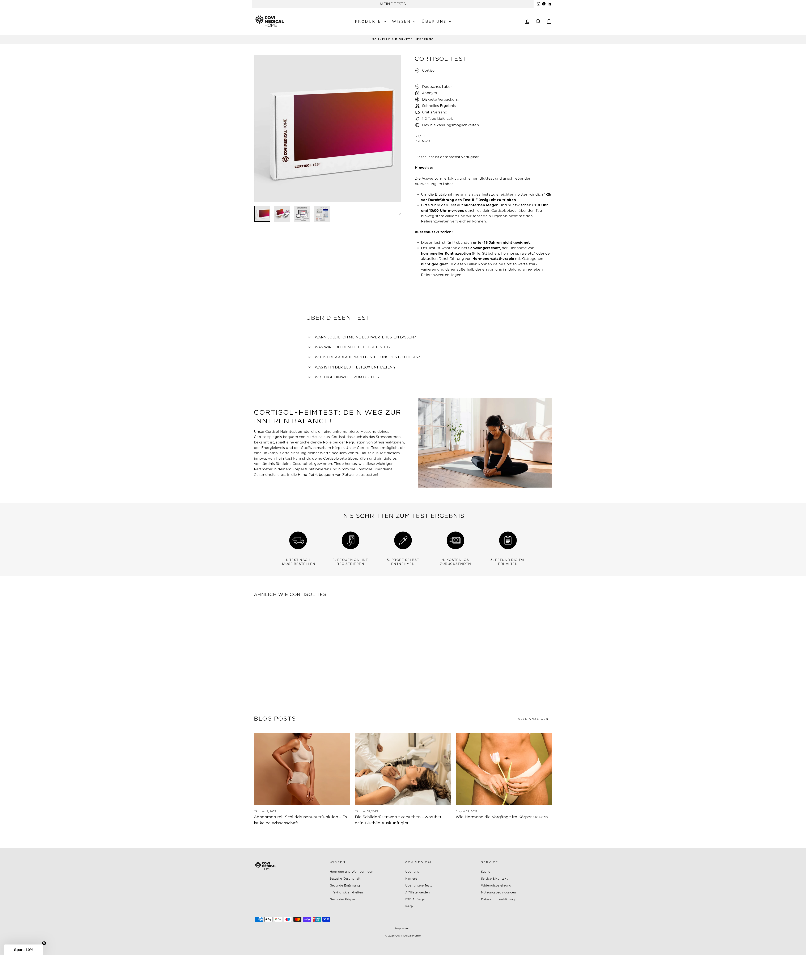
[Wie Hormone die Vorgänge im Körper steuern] (504, 769)
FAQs (409, 906)
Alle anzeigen (533, 718)
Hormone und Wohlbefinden (351, 871)
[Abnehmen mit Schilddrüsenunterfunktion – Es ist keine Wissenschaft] (302, 769)
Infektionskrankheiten (346, 892)
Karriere (411, 878)
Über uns (435, 21)
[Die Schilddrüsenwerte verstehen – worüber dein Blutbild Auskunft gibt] (403, 769)
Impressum (403, 928)
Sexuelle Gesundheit (345, 878)
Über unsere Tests (418, 885)
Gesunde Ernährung (345, 885)
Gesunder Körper (342, 899)
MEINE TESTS (393, 4)
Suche (485, 871)
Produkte (369, 21)
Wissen (402, 21)
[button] (23, 949)
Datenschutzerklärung (498, 899)
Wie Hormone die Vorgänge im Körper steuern (502, 817)
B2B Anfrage (414, 899)
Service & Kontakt (494, 878)
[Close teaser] (44, 943)
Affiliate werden (417, 892)
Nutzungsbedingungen (498, 892)
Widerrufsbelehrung (496, 885)
